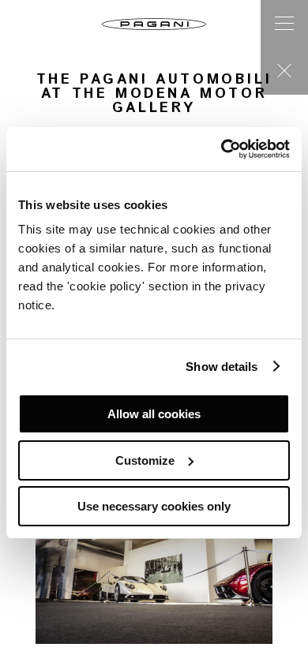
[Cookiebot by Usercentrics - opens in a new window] (221, 149)
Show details (221, 366)
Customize (145, 460)
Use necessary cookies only (154, 506)
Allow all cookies (154, 414)
